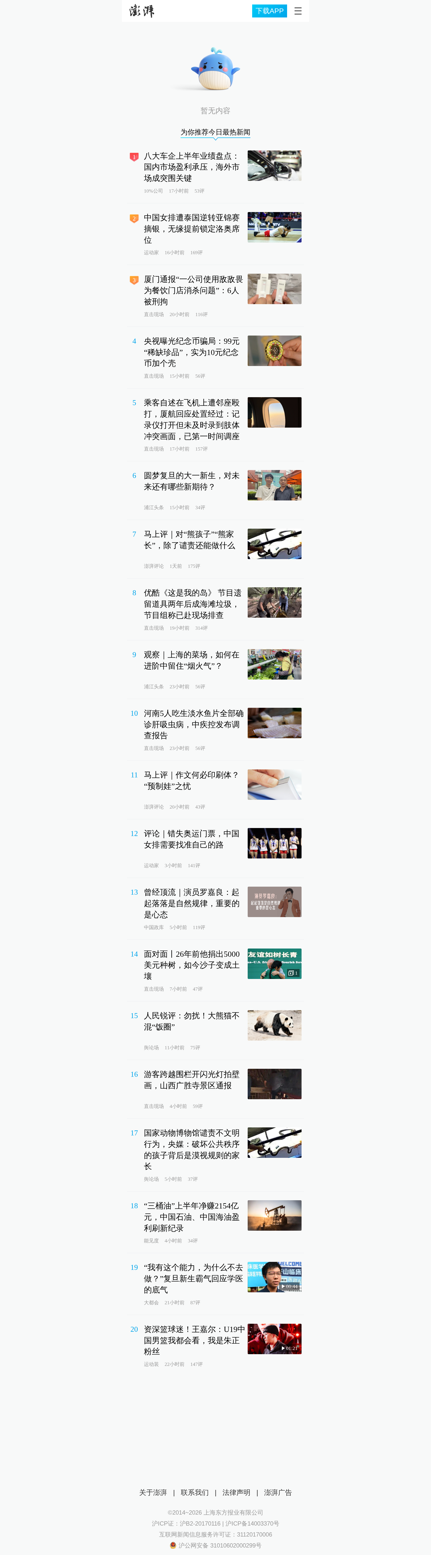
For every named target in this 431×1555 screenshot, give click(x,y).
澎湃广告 (278, 1492)
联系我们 (195, 1492)
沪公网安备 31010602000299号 (220, 1545)
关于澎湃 (153, 1492)
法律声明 (236, 1492)
